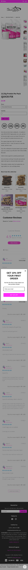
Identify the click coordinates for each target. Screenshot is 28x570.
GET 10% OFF (14, 295)
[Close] (25, 271)
